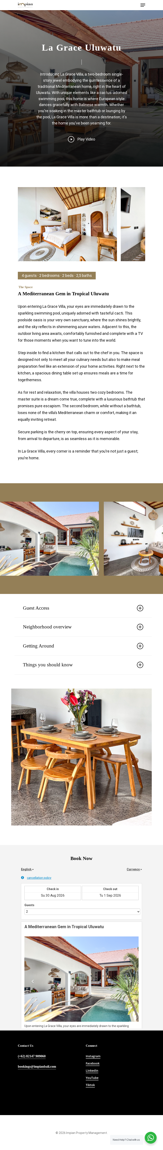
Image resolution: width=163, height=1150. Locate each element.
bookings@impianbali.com (37, 1067)
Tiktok (90, 1085)
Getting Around (38, 646)
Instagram (93, 1056)
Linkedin (92, 1071)
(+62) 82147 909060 (32, 1056)
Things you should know (48, 664)
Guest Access (36, 608)
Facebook (93, 1063)
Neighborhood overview (47, 627)
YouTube (92, 1078)
